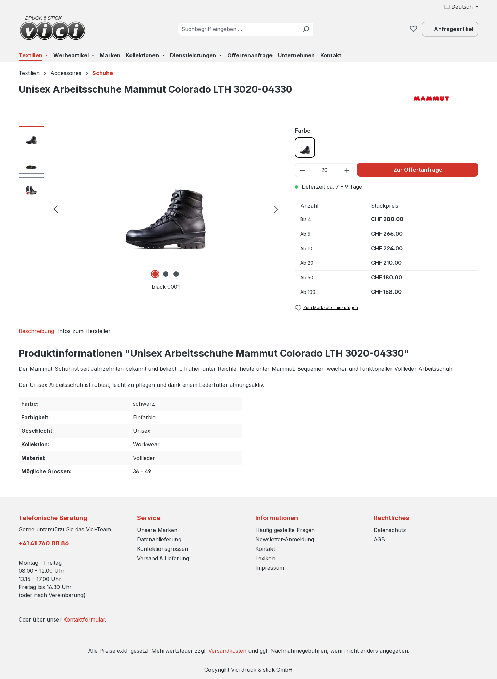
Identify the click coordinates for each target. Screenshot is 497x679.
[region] (150, 208)
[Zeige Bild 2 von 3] (165, 274)
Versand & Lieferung (163, 558)
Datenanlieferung (159, 539)
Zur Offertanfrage (417, 169)
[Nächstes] (276, 208)
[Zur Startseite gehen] (52, 28)
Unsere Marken (157, 529)
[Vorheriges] (56, 208)
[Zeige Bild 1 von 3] (155, 274)
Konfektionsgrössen (162, 548)
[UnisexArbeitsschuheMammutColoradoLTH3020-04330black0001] (165, 199)
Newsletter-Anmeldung (284, 539)
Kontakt (265, 548)
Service (148, 517)
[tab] (36, 331)
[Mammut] (444, 98)
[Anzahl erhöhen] (347, 170)
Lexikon (265, 558)
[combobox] (238, 29)
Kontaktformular (84, 619)
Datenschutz (390, 529)
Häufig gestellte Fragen (285, 529)
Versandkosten (227, 650)
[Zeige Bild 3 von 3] (176, 274)
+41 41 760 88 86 (44, 543)
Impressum (269, 567)
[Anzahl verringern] (302, 170)
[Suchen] (305, 29)
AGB (379, 539)
